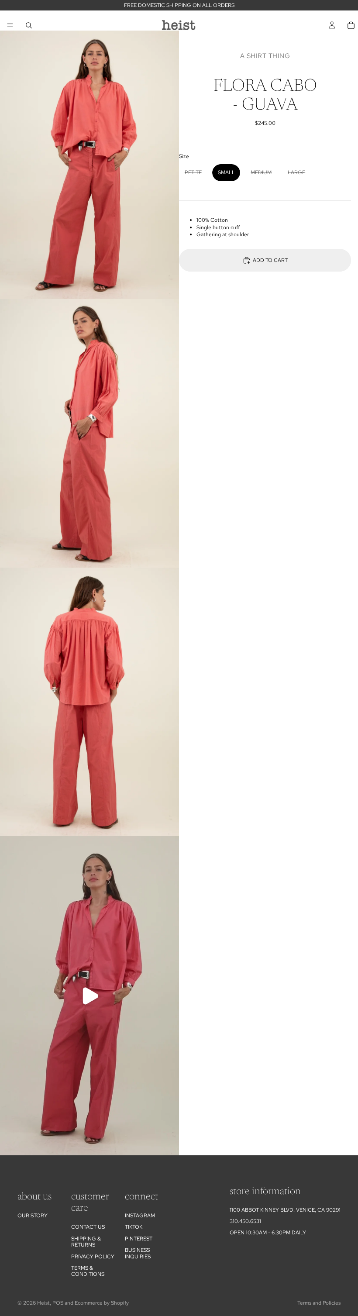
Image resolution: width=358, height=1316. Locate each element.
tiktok (133, 1226)
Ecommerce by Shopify (102, 1302)
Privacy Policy (92, 1256)
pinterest (138, 1238)
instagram (140, 1215)
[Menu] (10, 25)
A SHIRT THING (265, 56)
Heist (43, 1302)
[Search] (28, 25)
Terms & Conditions (87, 1271)
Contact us (88, 1226)
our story (32, 1215)
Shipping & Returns (86, 1241)
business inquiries (138, 1253)
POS (57, 1302)
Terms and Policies (319, 1302)
